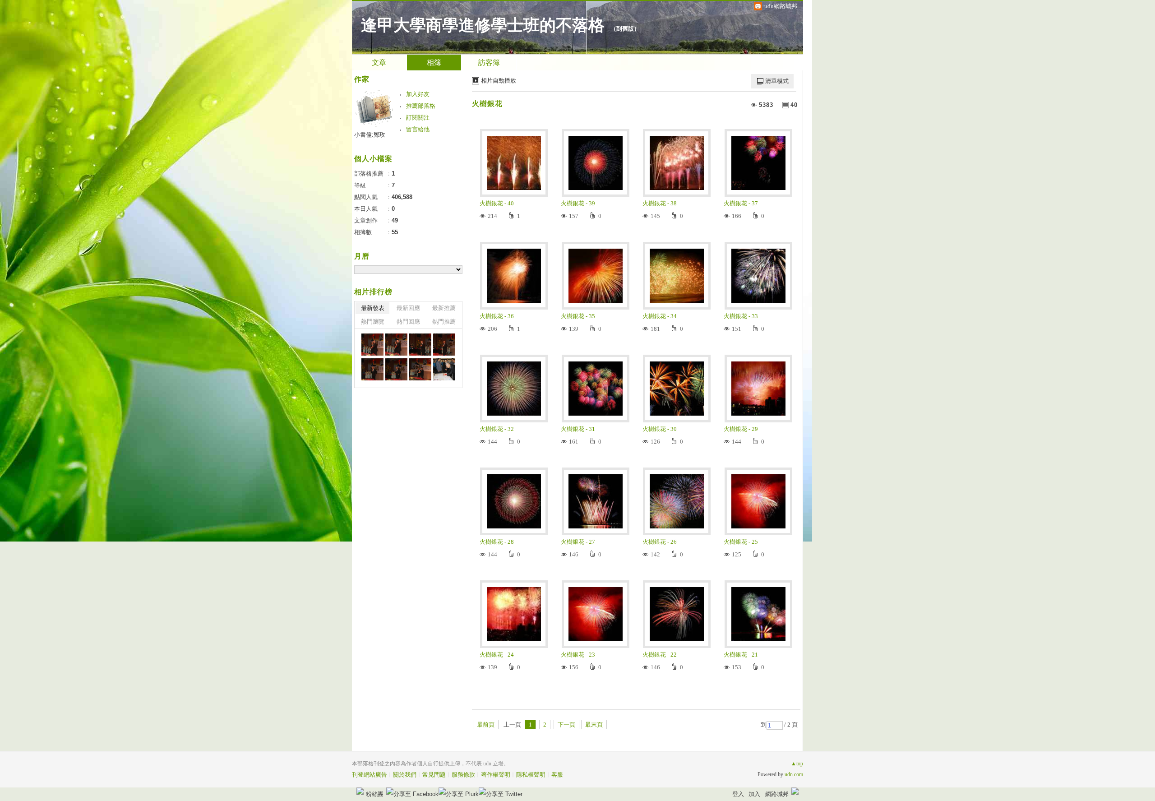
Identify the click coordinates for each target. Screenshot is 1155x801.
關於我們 (404, 774)
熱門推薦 (444, 321)
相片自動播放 (498, 80)
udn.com (794, 774)
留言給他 (418, 129)
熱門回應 (408, 321)
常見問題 (434, 774)
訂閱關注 (418, 117)
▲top (797, 763)
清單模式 (777, 81)
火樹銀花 (487, 103)
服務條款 (463, 774)
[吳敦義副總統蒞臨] (372, 344)
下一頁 (566, 724)
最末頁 (594, 724)
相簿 (434, 62)
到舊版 (625, 28)
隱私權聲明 (530, 774)
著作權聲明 (495, 774)
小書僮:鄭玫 (369, 134)
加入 (754, 794)
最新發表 (372, 308)
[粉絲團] (360, 791)
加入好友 (418, 94)
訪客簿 (489, 62)
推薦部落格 (420, 105)
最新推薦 (444, 308)
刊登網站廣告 (369, 774)
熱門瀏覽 (372, 321)
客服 (557, 774)
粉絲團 (374, 794)
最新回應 (408, 308)
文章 (379, 62)
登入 (738, 794)
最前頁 (485, 724)
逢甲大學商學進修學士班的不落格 (483, 25)
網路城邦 (777, 794)
